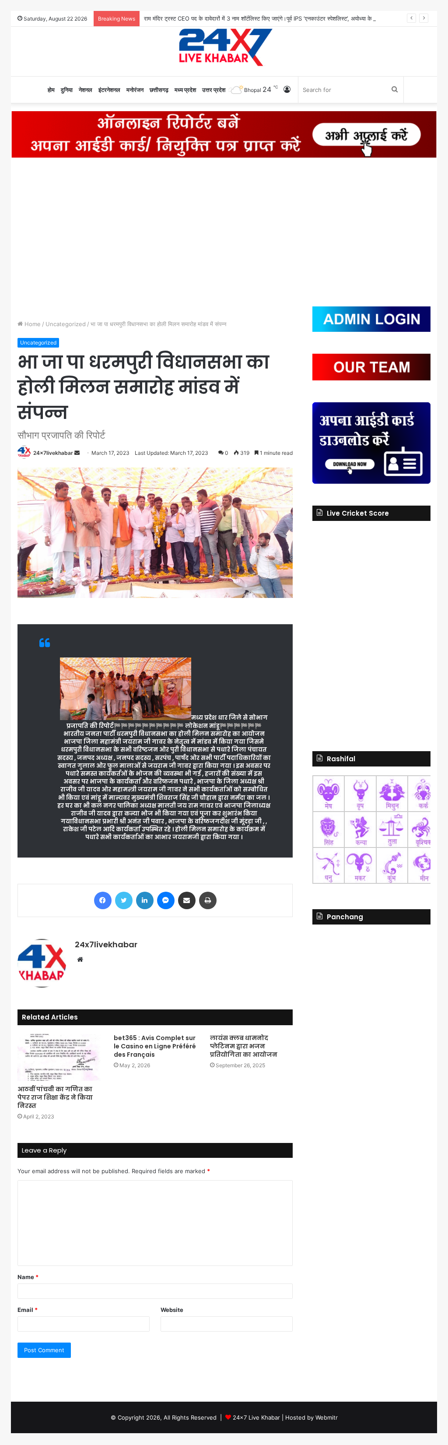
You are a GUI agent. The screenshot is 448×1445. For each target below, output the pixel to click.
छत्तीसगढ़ (159, 89)
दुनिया (67, 89)
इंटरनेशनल (109, 89)
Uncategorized (66, 323)
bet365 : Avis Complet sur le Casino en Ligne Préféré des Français (155, 1046)
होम (51, 89)
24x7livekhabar (53, 453)
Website (172, 1309)
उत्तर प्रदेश (213, 89)
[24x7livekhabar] (224, 47)
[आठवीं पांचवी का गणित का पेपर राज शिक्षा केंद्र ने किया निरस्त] (59, 1057)
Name (28, 1276)
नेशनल (85, 89)
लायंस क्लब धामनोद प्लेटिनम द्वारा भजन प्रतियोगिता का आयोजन (243, 1046)
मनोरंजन (135, 89)
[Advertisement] (224, 232)
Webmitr (326, 1417)
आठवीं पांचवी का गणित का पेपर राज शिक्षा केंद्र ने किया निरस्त (55, 1097)
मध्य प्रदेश (185, 89)
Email (28, 1309)
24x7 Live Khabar (256, 1417)
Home (32, 323)
